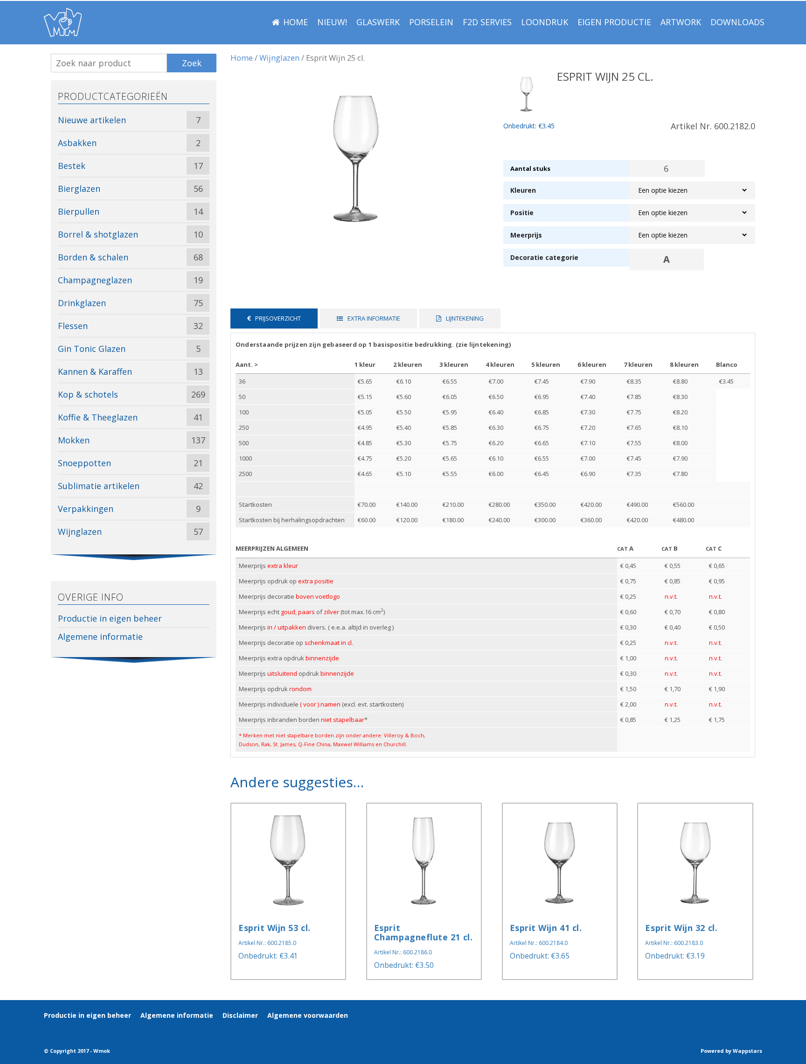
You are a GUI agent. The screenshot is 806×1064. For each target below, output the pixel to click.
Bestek (71, 165)
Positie (522, 212)
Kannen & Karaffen (95, 371)
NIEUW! (332, 22)
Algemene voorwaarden (307, 1015)
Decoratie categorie (544, 257)
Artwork (680, 22)
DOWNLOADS (737, 22)
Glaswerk (378, 22)
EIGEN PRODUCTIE (614, 22)
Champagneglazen (95, 280)
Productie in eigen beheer (110, 618)
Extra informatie (373, 318)
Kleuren (523, 190)
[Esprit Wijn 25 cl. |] (63, 22)
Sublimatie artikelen (98, 485)
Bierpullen (78, 211)
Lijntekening (465, 318)
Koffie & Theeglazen (98, 417)
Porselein (431, 22)
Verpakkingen (85, 508)
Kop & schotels (88, 394)
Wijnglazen (279, 57)
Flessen (73, 325)
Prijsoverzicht (278, 318)
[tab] (274, 318)
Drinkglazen (82, 302)
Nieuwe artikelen (92, 120)
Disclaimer (240, 1015)
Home (295, 22)
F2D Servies (487, 22)
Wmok (101, 1050)
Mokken (74, 440)
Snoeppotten (84, 463)
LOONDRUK (544, 22)
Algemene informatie (100, 636)
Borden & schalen (93, 257)
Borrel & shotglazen (98, 234)
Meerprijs (526, 235)
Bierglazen (79, 188)
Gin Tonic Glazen (91, 348)
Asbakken (77, 142)
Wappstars (747, 1050)
